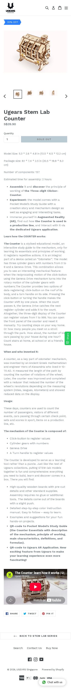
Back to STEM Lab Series (38, 635)
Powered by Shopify (53, 669)
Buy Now (52, 648)
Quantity (9, 133)
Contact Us (34, 648)
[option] (18, 94)
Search (18, 648)
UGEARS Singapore (27, 669)
